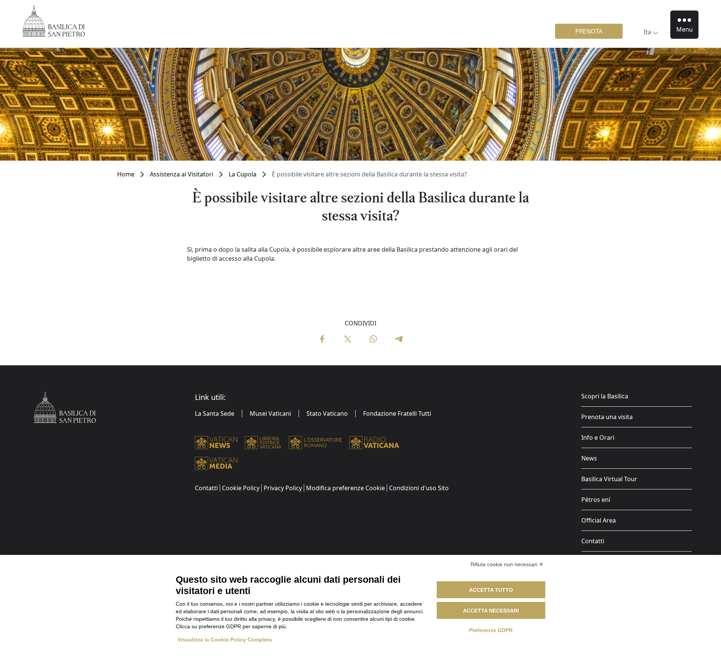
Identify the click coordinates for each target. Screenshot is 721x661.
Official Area (598, 520)
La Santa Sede (214, 413)
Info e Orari (597, 437)
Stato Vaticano (327, 413)
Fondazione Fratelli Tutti (397, 413)
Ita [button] (647, 32)
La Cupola (242, 174)
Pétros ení (595, 499)
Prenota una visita (607, 417)
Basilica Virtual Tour (609, 479)
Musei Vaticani (270, 413)
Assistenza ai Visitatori (181, 174)
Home (125, 174)
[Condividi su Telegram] (399, 338)
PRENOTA (588, 31)
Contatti (592, 541)
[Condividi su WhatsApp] (373, 338)
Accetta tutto (491, 590)
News (589, 458)
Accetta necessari (491, 611)
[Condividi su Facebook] (322, 338)
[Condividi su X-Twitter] (347, 338)
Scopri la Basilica (604, 396)
